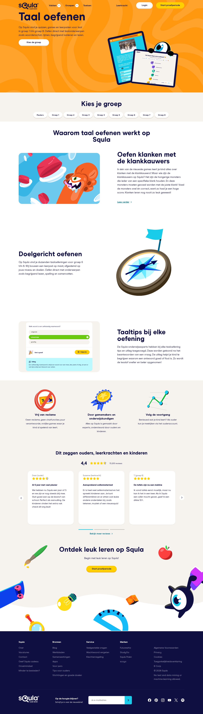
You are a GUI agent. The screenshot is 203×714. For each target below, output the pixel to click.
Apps (55, 661)
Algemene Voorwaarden (166, 648)
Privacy (157, 652)
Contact (23, 657)
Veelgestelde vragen (96, 648)
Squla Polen (126, 657)
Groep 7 (146, 115)
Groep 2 (70, 115)
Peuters (40, 115)
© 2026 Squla (161, 671)
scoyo (123, 661)
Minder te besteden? (29, 671)
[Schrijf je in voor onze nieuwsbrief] (128, 700)
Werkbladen (58, 652)
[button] (21, 498)
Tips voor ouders (61, 671)
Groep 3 (85, 115)
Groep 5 (116, 115)
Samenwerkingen (61, 657)
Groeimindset (26, 666)
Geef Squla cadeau (29, 661)
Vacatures (24, 652)
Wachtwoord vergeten (97, 652)
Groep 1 (55, 115)
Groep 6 (131, 115)
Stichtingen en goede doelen (67, 675)
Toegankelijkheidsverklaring (168, 661)
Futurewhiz (125, 648)
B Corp (157, 666)
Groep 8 (161, 115)
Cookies (158, 657)
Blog (54, 648)
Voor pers (57, 666)
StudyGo (124, 652)
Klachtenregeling (95, 657)
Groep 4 (101, 115)
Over (21, 648)
